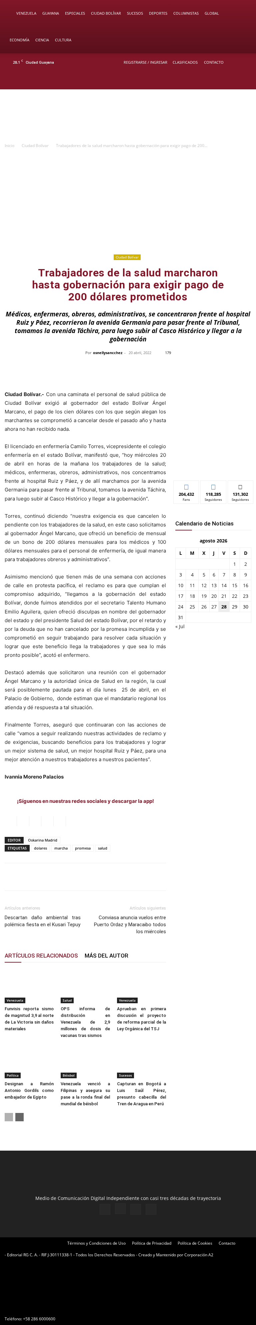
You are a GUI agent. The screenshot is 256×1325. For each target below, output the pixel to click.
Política (13, 1075)
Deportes (158, 13)
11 (192, 585)
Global (212, 13)
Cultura (63, 39)
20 (214, 596)
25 (192, 606)
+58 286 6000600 (39, 1319)
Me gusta (186, 485)
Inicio (9, 145)
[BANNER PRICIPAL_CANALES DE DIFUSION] (128, 116)
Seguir (213, 485)
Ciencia (42, 39)
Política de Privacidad (151, 1243)
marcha (61, 848)
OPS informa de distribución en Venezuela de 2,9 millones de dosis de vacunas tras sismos (85, 1022)
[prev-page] (9, 1117)
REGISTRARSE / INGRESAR (145, 62)
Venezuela (26, 13)
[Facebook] (211, 80)
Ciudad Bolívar (106, 13)
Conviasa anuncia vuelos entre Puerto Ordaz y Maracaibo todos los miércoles (130, 925)
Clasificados (185, 62)
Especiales (75, 13)
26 (204, 606)
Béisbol (69, 1075)
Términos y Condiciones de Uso (96, 1243)
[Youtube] (244, 80)
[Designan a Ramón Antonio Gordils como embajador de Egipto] (29, 1061)
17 (180, 596)
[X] (233, 80)
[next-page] (19, 1117)
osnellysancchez (107, 352)
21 (224, 596)
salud (102, 848)
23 (245, 596)
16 (245, 585)
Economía (19, 39)
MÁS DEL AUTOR (106, 955)
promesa (83, 848)
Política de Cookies (195, 1243)
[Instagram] (222, 80)
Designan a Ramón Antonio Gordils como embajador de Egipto (29, 1090)
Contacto (214, 62)
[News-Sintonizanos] (213, 464)
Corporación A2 (198, 1255)
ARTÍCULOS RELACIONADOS (41, 955)
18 (192, 596)
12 (204, 585)
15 (234, 585)
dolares (40, 848)
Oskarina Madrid (42, 840)
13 (214, 585)
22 (234, 596)
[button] (241, 13)
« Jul (180, 626)
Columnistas (186, 13)
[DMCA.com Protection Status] (55, 1307)
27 (214, 606)
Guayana (50, 13)
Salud (67, 1000)
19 (204, 596)
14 (224, 585)
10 (180, 585)
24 (180, 606)
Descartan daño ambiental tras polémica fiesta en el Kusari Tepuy (43, 921)
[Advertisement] (128, 202)
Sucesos (135, 13)
